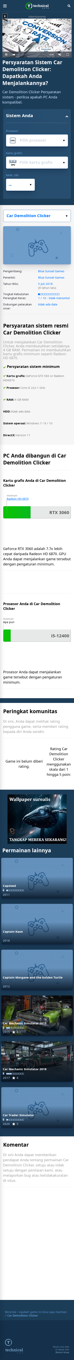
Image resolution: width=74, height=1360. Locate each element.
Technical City (37, 6)
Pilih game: (37, 216)
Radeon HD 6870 (18, 499)
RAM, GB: (12, 175)
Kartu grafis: (14, 153)
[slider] (28, 54)
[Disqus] (37, 1244)
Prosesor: (12, 131)
